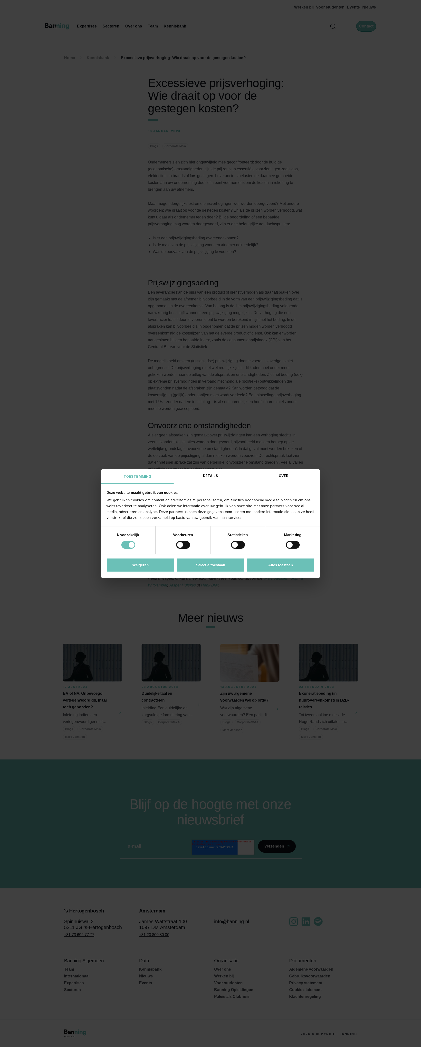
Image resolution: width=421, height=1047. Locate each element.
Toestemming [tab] (137, 476)
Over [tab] (283, 476)
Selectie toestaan (210, 565)
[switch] (183, 545)
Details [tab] (210, 476)
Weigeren (140, 565)
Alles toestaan (280, 565)
